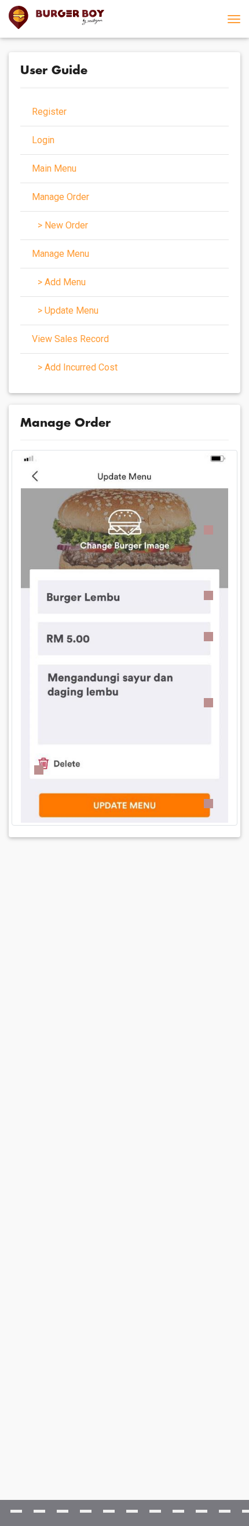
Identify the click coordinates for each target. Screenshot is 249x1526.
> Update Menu (68, 310)
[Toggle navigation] (234, 19)
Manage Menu (60, 253)
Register (49, 111)
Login (43, 140)
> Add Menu (62, 282)
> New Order (63, 225)
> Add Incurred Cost (78, 367)
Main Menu (54, 168)
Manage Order (60, 196)
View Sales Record (70, 338)
